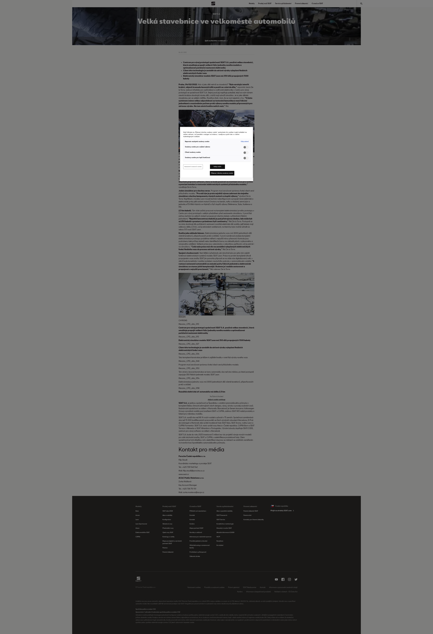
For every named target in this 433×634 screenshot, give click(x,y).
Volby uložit (217, 166)
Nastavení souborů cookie (193, 166)
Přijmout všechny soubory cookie (222, 173)
